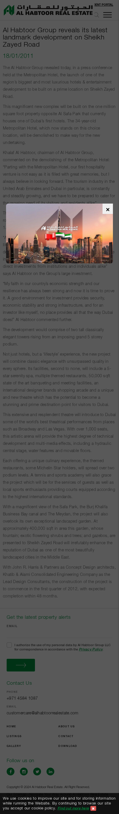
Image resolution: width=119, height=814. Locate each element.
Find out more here (73, 808)
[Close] (93, 808)
